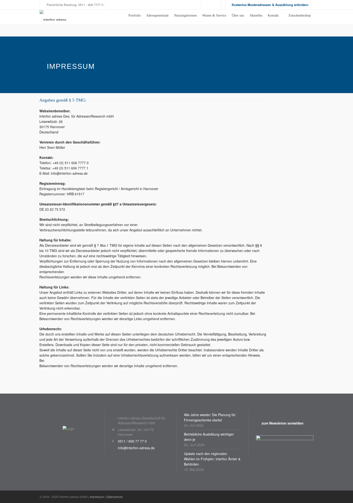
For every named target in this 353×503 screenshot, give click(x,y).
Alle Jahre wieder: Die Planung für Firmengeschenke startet (210, 417)
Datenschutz (114, 497)
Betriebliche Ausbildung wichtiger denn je (209, 437)
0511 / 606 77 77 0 (132, 441)
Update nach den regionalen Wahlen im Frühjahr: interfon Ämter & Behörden (212, 459)
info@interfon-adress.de (136, 447)
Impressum (97, 497)
